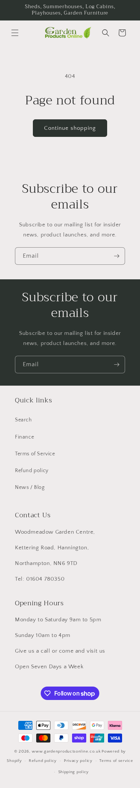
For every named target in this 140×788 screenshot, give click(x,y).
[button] (15, 33)
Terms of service (116, 761)
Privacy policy (78, 761)
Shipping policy (73, 772)
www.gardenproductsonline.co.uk (66, 751)
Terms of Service (35, 454)
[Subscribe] (116, 256)
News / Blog (30, 487)
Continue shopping (70, 128)
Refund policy (32, 471)
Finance (24, 437)
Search (23, 420)
